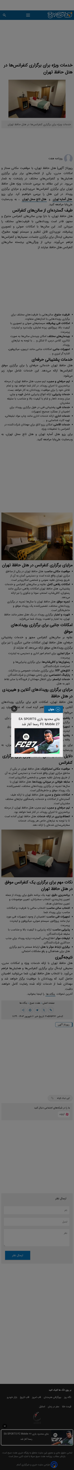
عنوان (51, 709)
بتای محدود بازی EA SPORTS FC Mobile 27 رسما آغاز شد (39, 721)
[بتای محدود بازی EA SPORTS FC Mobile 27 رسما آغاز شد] (37, 741)
